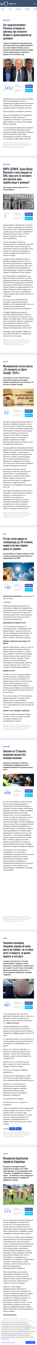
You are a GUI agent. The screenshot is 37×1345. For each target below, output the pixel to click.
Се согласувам (30, 1342)
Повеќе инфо (5, 1339)
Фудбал (5, 1153)
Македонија (6, 20)
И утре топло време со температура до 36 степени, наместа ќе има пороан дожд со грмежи (18, 543)
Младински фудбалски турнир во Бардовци (15, 1160)
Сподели (29, 86)
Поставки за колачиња (8, 1342)
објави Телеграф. (12, 1023)
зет (18, 1014)
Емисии (27, 9)
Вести (3, 9)
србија (12, 1129)
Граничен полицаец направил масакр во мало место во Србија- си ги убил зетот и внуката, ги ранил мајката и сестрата (18, 949)
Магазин (18, 9)
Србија (15, 1033)
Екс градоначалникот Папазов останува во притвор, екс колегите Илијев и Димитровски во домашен (17, 31)
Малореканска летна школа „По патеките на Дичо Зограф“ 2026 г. (18, 369)
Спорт (10, 9)
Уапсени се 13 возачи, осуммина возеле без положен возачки (14, 754)
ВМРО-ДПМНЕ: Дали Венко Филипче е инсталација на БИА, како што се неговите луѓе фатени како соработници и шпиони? (18, 175)
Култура (5, 361)
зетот (19, 1129)
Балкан (5, 938)
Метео (4, 534)
